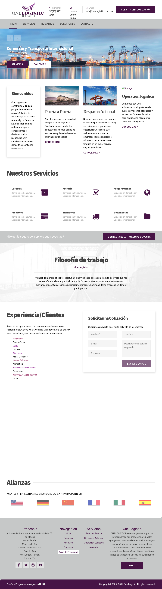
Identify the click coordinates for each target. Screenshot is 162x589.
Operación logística (138, 96)
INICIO (13, 23)
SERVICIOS (29, 23)
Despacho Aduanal (99, 111)
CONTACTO (87, 23)
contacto (40, 64)
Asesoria (93, 547)
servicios (17, 64)
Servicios (68, 538)
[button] (10, 38)
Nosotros (68, 542)
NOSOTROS (47, 23)
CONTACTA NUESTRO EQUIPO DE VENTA (129, 237)
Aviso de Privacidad (68, 552)
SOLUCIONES (67, 23)
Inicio (68, 533)
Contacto (68, 547)
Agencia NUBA (37, 584)
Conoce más (52, 142)
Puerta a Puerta (58, 111)
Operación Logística (94, 542)
